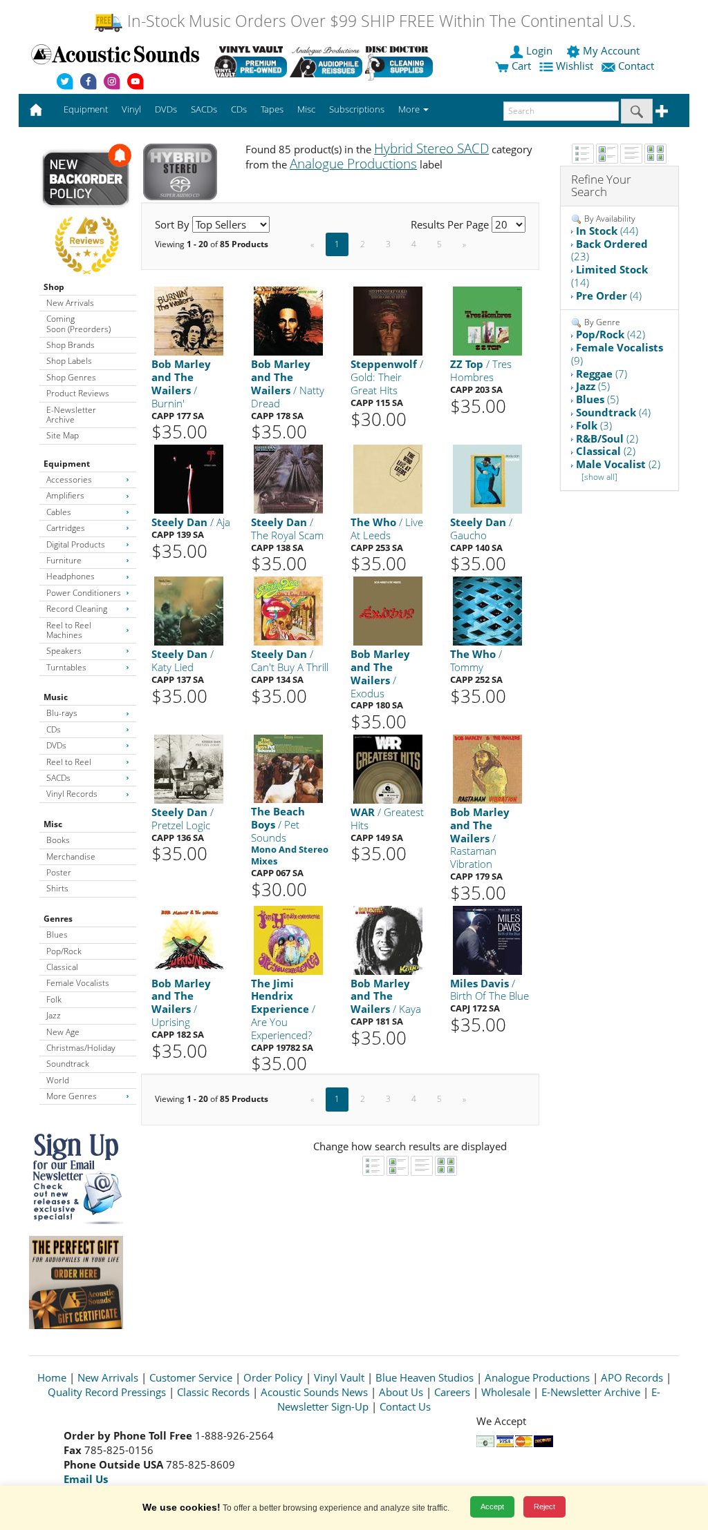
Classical (62, 967)
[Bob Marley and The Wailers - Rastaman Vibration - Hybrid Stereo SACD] (487, 768)
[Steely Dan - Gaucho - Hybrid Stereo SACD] (487, 478)
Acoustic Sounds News (314, 1392)
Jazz (53, 1015)
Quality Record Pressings (107, 1392)
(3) (594, 425)
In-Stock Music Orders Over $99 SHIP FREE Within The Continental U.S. (379, 21)
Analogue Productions (537, 1377)
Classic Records (213, 1392)
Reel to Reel (68, 762)
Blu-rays (61, 713)
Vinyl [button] (131, 109)
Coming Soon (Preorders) (78, 323)
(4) (609, 295)
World (57, 1080)
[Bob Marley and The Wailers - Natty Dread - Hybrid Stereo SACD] (288, 321)
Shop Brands (70, 345)
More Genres (71, 1096)
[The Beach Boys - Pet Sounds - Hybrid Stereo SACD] (288, 768)
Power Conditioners (83, 593)
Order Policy (273, 1377)
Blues (57, 934)
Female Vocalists (77, 983)
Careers (452, 1392)
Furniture (64, 560)
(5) (593, 386)
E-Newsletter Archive (71, 414)
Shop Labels (69, 361)
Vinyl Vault (339, 1377)
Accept (492, 1506)
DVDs (56, 745)
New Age (63, 1032)
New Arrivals (70, 303)
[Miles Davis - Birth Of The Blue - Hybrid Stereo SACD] (487, 939)
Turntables (66, 667)
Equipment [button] (86, 109)
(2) (607, 438)
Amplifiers (65, 495)
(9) (617, 353)
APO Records (632, 1377)
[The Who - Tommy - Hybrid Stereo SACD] (487, 611)
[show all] (599, 477)
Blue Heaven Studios (424, 1377)
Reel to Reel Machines (68, 630)
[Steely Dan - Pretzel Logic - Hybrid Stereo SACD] (188, 768)
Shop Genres (71, 377)
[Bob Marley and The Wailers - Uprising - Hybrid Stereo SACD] (188, 939)
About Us (401, 1392)
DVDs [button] (166, 109)
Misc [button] (306, 109)
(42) (610, 334)
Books (58, 840)
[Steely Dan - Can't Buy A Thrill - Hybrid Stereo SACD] (288, 611)
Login (539, 50)
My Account (611, 50)
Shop (54, 287)
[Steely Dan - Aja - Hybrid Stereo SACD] (188, 478)
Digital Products (75, 544)
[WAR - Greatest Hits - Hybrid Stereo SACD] (388, 768)
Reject (544, 1506)
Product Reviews (77, 393)
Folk (54, 999)
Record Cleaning (76, 608)
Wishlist (574, 65)
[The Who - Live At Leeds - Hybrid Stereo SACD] (388, 478)
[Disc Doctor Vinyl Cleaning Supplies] (401, 61)
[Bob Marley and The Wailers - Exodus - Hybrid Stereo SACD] (388, 611)
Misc (53, 824)
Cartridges (65, 528)
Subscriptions (356, 109)
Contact (636, 65)
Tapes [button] (272, 109)
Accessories (69, 479)
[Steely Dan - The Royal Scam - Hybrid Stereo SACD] (288, 478)
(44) (607, 231)
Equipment (67, 463)
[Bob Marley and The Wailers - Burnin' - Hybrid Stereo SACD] (188, 321)
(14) (609, 275)
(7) (601, 373)
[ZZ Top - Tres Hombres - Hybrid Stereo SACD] (487, 321)
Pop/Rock (64, 951)
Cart (520, 65)
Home (51, 1377)
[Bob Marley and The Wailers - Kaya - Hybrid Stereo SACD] (388, 939)
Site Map (62, 435)
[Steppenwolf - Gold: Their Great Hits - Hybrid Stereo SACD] (388, 321)
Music (56, 697)
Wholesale (505, 1392)
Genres (58, 918)
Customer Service (190, 1377)
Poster (58, 872)
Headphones (70, 576)
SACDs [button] (204, 109)
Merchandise (70, 856)
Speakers (64, 651)
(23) (609, 250)
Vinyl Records (71, 794)
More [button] (410, 109)
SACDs (58, 778)
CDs (53, 729)
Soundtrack (67, 1063)
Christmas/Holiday (80, 1048)
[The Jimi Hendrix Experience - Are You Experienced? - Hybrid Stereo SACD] (288, 939)
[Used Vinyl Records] (250, 61)
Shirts (57, 888)
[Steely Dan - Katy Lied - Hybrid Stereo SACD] (188, 611)
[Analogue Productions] (326, 61)
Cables (58, 512)
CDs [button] (239, 109)
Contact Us (405, 1406)
